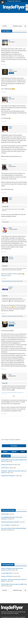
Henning (11, 257)
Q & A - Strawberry (5, 525)
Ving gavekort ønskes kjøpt (7, 475)
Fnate (10, 165)
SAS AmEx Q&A (5, 514)
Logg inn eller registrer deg (14, 1)
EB (9, 40)
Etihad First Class (6, 275)
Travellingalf (12, 322)
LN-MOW (12, 316)
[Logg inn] (27, 9)
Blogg (5, 451)
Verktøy (14, 451)
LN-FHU (10, 69)
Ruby (10, 97)
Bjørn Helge (7, 316)
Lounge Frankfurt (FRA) (6, 573)
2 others (17, 281)
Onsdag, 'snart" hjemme (7, 464)
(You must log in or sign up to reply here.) (10, 439)
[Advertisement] (14, 493)
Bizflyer (10, 126)
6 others (17, 316)
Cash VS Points (4, 467)
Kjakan (10, 228)
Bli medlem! (14, 446)
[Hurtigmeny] (25, 26)
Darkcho (11, 287)
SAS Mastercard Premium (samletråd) (10, 522)
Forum (23, 451)
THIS (14, 274)
